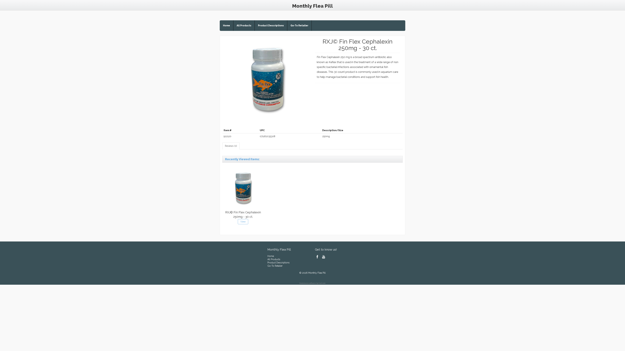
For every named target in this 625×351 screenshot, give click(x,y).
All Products (244, 25)
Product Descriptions (271, 25)
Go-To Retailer (299, 25)
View (243, 221)
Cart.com (322, 283)
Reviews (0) (231, 146)
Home (226, 25)
